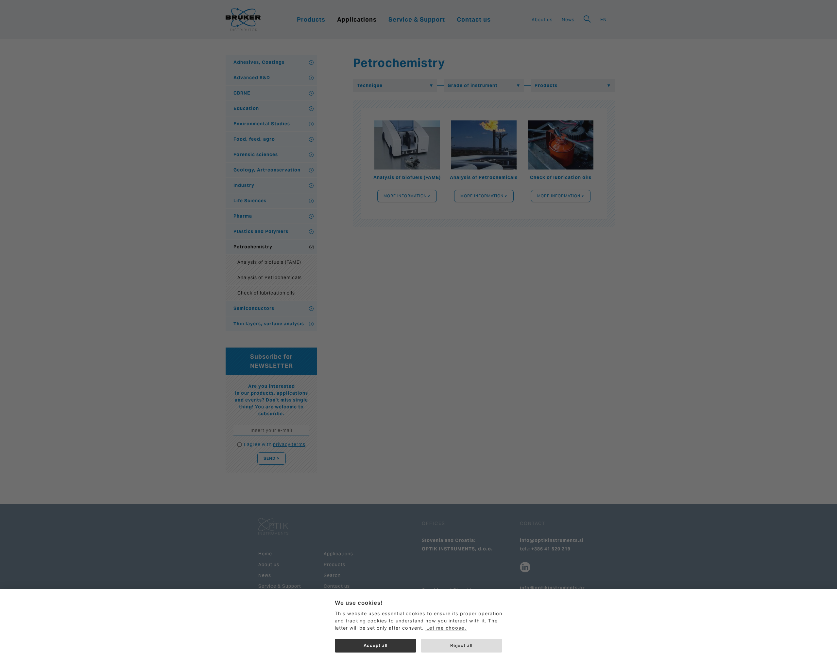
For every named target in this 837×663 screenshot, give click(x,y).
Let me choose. (446, 628)
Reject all (461, 645)
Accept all (375, 645)
